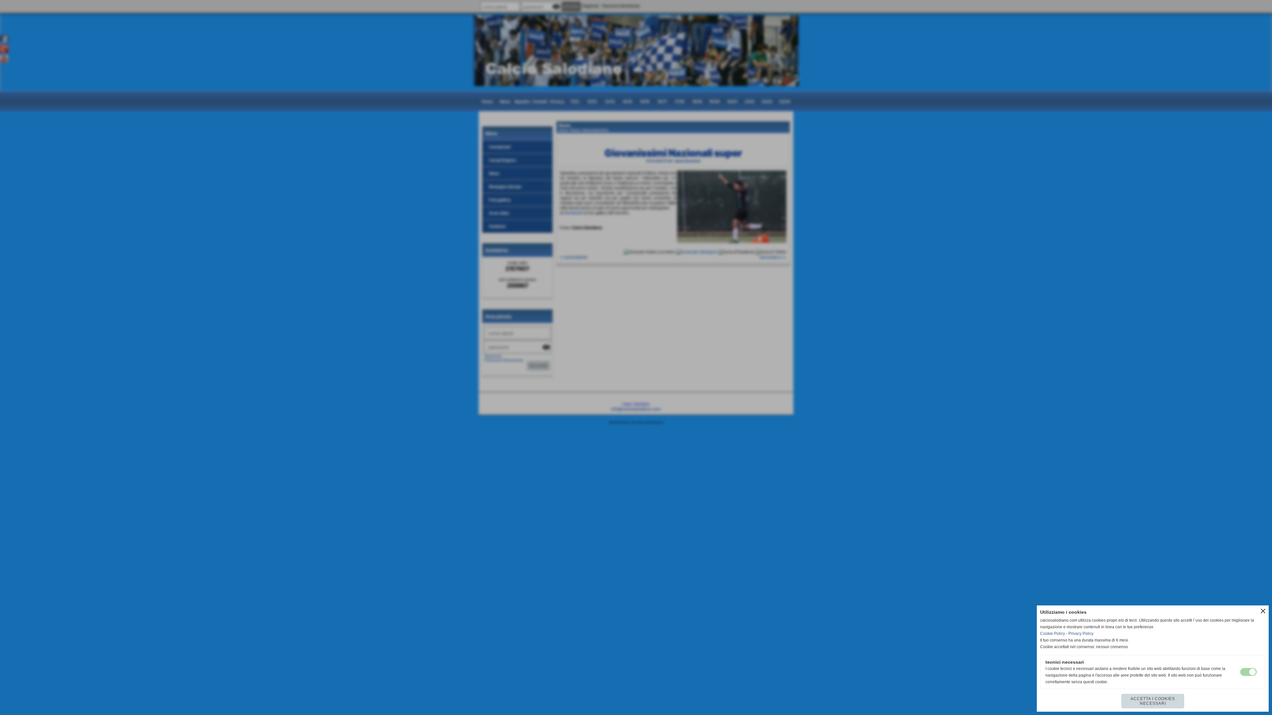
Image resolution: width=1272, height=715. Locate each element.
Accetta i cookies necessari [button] (1153, 701)
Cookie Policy (1052, 633)
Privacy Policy (1080, 633)
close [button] (1263, 611)
